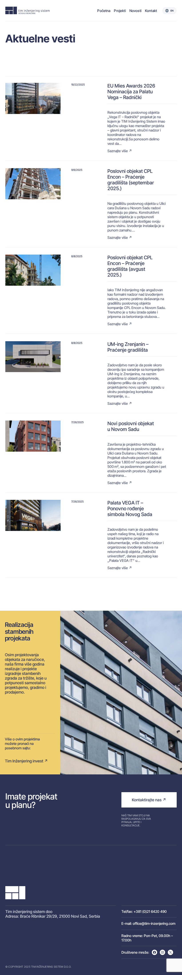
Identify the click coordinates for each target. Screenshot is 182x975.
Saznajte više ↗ (119, 151)
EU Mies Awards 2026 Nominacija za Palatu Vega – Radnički (131, 91)
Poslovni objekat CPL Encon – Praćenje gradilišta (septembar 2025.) (130, 179)
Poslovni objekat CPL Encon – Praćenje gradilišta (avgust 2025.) (129, 266)
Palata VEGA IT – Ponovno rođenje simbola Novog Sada (129, 508)
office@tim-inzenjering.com (154, 923)
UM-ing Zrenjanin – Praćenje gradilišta (127, 347)
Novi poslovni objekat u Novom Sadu (130, 426)
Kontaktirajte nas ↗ (149, 800)
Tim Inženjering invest (24, 761)
